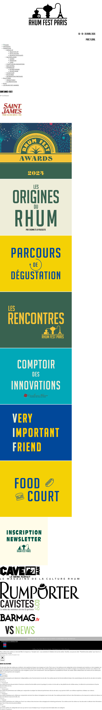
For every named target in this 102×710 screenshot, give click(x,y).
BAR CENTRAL (10, 66)
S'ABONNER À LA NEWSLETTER (9, 641)
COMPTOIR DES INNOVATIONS (15, 64)
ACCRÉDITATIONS (11, 82)
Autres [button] (1, 704)
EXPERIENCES (10, 68)
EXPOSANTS (6, 46)
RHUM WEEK (10, 75)
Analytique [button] (2, 692)
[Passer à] (6, 45)
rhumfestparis (5, 95)
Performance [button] (3, 687)
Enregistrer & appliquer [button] (6, 709)
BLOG (5, 83)
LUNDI (11, 62)
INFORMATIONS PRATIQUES (14, 76)
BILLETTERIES (7, 78)
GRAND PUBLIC (10, 80)
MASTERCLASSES (11, 57)
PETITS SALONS (14, 53)
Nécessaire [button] (2, 673)
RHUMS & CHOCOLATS (16, 55)
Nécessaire (4, 675)
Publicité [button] (2, 698)
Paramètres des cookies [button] (6, 655)
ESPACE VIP (9, 50)
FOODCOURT (10, 73)
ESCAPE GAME (14, 71)
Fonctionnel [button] (3, 681)
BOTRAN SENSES (15, 69)
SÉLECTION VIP (14, 52)
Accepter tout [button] (15, 655)
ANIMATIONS (7, 48)
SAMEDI (12, 59)
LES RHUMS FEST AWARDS (11, 85)
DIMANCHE (13, 61)
